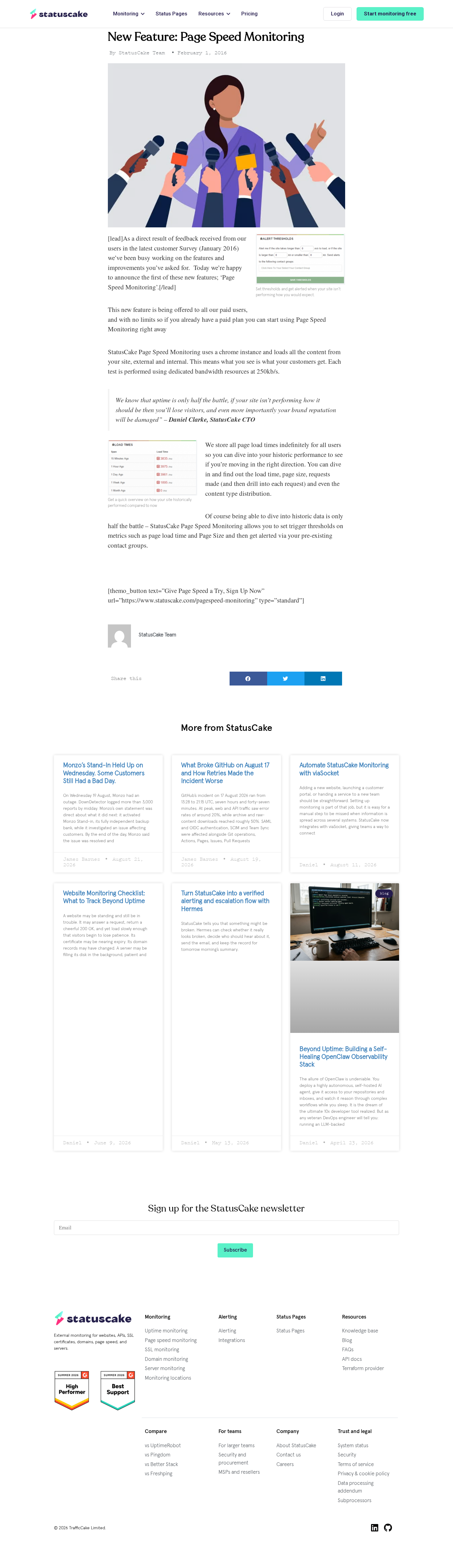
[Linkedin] (375, 1528)
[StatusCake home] (58, 14)
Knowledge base (360, 1331)
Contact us (288, 1455)
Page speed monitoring (171, 1340)
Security (347, 1455)
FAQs (347, 1350)
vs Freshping (158, 1474)
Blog (347, 1340)
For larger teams (236, 1445)
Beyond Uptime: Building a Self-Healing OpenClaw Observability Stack (343, 1057)
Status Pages (290, 1331)
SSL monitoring (162, 1350)
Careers (285, 1464)
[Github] (388, 1528)
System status (353, 1445)
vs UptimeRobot (163, 1445)
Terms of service (356, 1464)
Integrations (231, 1340)
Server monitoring (165, 1368)
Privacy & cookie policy (363, 1474)
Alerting (227, 1331)
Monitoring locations (168, 1378)
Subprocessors (354, 1500)
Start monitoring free (390, 13)
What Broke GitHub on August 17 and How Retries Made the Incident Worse (225, 773)
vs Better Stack (161, 1464)
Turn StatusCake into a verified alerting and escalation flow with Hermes (225, 901)
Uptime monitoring (166, 1331)
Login (337, 13)
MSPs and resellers (239, 1472)
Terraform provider (363, 1368)
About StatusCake (296, 1445)
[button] (248, 679)
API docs (352, 1359)
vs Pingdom (157, 1455)
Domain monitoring (166, 1359)
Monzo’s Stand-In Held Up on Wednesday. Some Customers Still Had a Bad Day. (104, 773)
